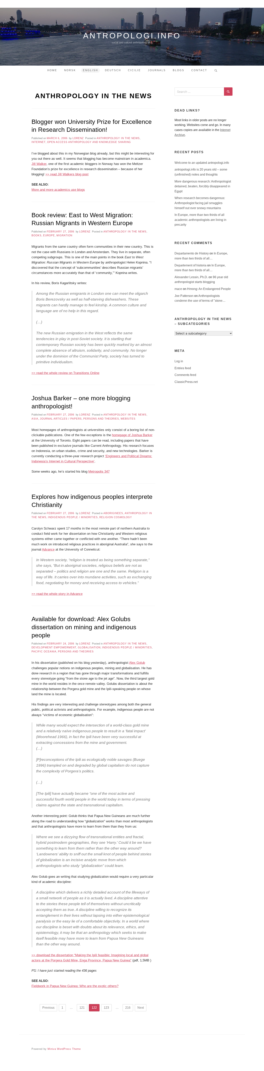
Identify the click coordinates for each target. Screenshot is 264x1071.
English (90, 70)
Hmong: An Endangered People (209, 289)
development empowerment (54, 647)
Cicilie (134, 70)
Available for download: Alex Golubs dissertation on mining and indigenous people (84, 627)
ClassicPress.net (186, 381)
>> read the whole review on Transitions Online (65, 373)
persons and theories (101, 418)
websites (128, 418)
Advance (48, 549)
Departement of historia (191, 265)
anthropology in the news (118, 138)
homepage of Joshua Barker (132, 435)
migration (64, 235)
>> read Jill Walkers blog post (67, 174)
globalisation (89, 647)
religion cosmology (115, 517)
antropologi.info (132, 35)
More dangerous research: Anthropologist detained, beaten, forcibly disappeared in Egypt (203, 186)
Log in (179, 361)
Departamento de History (192, 253)
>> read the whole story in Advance (57, 594)
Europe (49, 235)
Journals (157, 70)
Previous (48, 1007)
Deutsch (113, 70)
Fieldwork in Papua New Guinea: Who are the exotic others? (75, 986)
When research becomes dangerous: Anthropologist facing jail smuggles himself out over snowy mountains (200, 202)
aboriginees (113, 513)
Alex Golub (137, 663)
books (37, 235)
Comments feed (185, 375)
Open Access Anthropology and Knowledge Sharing (89, 142)
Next (140, 1007)
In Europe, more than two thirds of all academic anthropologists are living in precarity (200, 219)
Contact (199, 70)
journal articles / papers (61, 418)
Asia (35, 418)
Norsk (70, 70)
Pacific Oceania (44, 651)
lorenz (78, 138)
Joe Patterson (184, 295)
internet (39, 142)
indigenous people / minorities (73, 517)
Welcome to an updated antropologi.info (202, 162)
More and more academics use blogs (58, 190)
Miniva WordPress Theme (64, 1048)
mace (179, 289)
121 (82, 1007)
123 (106, 1007)
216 (127, 1007)
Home (52, 70)
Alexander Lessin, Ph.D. (192, 277)
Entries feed (183, 368)
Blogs (178, 70)
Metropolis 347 (99, 471)
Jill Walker (39, 164)
